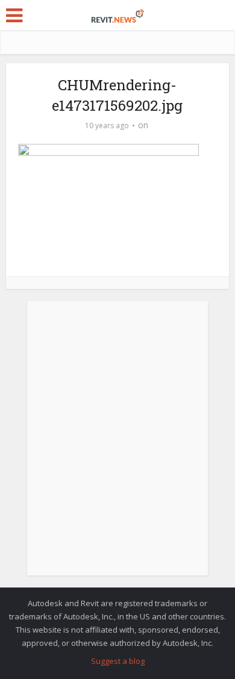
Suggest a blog (118, 661)
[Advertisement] (117, 444)
